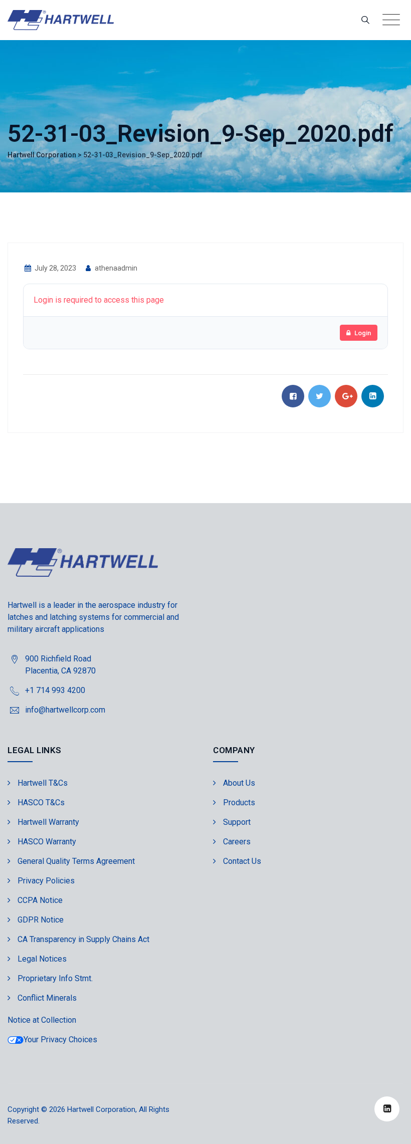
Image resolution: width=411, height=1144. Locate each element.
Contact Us (242, 861)
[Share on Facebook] (293, 396)
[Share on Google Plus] (346, 396)
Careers (237, 841)
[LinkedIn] (386, 1108)
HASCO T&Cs (41, 802)
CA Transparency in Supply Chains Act (83, 939)
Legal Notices (42, 959)
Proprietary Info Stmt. (55, 978)
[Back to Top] (389, 1127)
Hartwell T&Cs (43, 783)
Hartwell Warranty (48, 822)
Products (239, 802)
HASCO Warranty (47, 841)
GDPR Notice (41, 920)
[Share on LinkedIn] (372, 396)
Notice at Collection (42, 1020)
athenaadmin (115, 268)
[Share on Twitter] (319, 396)
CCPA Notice (40, 900)
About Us (239, 783)
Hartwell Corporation (101, 1109)
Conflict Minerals (47, 998)
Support (237, 822)
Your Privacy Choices (60, 1039)
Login (362, 333)
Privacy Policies (46, 880)
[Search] (365, 20)
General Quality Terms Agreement (76, 861)
